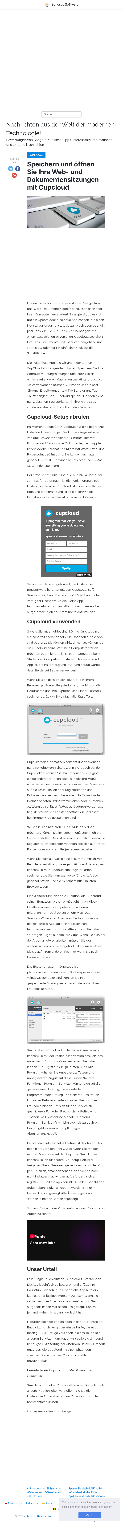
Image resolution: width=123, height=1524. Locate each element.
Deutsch (13, 1503)
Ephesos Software (64, 4)
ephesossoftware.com (37, 1516)
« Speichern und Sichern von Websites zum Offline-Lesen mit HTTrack (44, 1492)
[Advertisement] (61, 37)
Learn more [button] (105, 1506)
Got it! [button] (89, 1515)
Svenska (50, 1503)
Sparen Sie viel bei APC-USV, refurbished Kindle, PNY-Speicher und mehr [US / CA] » (87, 1492)
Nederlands (31, 1503)
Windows (36, 154)
